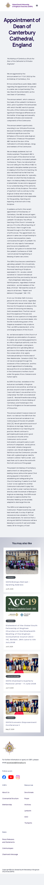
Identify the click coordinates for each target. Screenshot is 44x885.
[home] (18, 5)
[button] (36, 5)
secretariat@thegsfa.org (16, 762)
